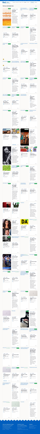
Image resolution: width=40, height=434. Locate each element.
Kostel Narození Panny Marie (33, 193)
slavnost (16, 111)
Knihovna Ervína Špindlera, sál (32, 102)
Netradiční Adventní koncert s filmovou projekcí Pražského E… (24, 391)
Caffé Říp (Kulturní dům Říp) (24, 18)
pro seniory (5, 100)
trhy (30, 260)
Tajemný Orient (15, 256)
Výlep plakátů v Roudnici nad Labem (31, 0)
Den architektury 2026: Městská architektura (23, 227)
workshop (17, 171)
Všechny (25, 2)
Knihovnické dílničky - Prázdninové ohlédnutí (32, 98)
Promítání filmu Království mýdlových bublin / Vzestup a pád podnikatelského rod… (33, 276)
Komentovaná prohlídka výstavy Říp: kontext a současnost (33, 86)
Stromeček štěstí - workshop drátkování (24, 190)
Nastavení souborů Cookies (32, 428)
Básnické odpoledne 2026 (6, 279)
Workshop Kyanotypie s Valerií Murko (33, 118)
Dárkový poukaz (16, 0)
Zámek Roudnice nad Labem (6, 321)
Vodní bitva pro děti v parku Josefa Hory (15, 34)
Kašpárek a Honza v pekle (33, 375)
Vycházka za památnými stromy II (24, 51)
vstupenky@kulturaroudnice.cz (8, 428)
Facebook (4, 429)
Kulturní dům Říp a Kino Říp (33, 135)
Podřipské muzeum (24, 120)
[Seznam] (36, 6)
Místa (23, 2)
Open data (33, 427)
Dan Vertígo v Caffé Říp (14, 186)
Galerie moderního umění (33, 87)
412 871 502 (8, 427)
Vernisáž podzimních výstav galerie (32, 169)
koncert (33, 49)
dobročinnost (25, 260)
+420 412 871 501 (5, 427)
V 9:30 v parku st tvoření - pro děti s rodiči (33, 30)
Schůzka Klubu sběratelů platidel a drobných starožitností (14, 137)
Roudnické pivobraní (14, 11)
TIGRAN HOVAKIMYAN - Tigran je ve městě (15, 332)
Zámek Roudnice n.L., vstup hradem (33, 302)
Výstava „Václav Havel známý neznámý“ (5, 244)
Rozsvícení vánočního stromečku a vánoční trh (15, 375)
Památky (13, 67)
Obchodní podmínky (31, 426)
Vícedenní (28, 2)
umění (7, 100)
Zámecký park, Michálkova (14, 14)
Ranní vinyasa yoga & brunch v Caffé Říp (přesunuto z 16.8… (24, 16)
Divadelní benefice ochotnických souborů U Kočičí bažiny (24, 263)
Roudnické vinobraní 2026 (14, 113)
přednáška (14, 100)
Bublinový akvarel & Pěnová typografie (15, 294)
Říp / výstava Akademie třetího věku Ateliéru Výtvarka (6, 103)
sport (32, 62)
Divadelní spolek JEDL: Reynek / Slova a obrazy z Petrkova (33, 351)
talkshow (16, 277)
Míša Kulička (14, 317)
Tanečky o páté (5, 209)
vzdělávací (22, 49)
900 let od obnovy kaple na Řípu (33, 190)
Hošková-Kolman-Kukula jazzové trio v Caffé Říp (15, 151)
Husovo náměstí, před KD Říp (25, 157)
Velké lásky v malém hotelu (24, 375)
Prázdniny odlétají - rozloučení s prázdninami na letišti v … (33, 16)
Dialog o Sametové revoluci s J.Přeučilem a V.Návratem (15, 244)
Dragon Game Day (24, 298)
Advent (13, 373)
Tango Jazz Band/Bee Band (6, 69)
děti (12, 44)
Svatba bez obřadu (32, 132)
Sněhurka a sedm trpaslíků (32, 227)
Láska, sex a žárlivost (14, 222)
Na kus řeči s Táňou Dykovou (15, 279)
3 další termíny (14, 144)
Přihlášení (32, 2)
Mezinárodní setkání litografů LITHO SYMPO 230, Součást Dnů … (33, 337)
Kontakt (36, 0)
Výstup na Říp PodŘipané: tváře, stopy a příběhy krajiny (15, 69)
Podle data (17, 2)
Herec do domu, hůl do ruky (6, 355)
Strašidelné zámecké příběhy (33, 298)
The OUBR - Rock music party (33, 239)
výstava (16, 67)
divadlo (13, 220)
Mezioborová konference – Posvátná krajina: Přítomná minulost (15, 103)
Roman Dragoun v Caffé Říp (32, 51)
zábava (15, 44)
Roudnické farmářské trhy (24, 154)
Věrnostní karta (20, 0)
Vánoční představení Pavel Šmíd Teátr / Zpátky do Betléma (15, 387)
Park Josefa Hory (6, 37)
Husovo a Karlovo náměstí (15, 116)
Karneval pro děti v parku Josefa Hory (24, 85)
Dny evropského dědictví (23, 118)
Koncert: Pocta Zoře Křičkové (32, 314)
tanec (7, 208)
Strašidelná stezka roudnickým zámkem (6, 318)
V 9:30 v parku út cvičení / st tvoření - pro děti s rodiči (6, 35)
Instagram (8, 429)
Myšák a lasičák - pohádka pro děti (15, 46)
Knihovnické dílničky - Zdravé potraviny (6, 173)
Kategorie (20, 2)
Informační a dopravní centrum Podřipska (6, 139)
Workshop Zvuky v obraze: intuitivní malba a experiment (24, 336)
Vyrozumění (32, 404)
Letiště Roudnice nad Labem (33, 19)
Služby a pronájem (24, 0)
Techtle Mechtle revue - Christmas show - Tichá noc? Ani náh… (6, 375)
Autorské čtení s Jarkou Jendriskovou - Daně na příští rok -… (33, 154)
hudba (31, 49)
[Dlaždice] (35, 6)
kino (30, 272)
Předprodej (14, 2)
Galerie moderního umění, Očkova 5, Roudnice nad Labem (15, 73)
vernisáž (33, 166)
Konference (32, 204)
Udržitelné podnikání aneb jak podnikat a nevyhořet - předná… (15, 174)
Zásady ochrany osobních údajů (32, 425)
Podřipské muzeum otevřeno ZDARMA (15, 210)
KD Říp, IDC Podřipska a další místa (15, 412)
